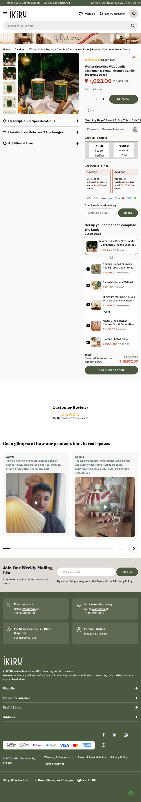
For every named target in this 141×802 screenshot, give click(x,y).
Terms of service (54, 763)
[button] (93, 59)
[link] (91, 246)
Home (6, 49)
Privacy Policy (123, 581)
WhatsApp (29, 609)
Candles (20, 49)
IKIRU (16, 758)
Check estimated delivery (101, 205)
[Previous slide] (122, 548)
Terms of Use (104, 581)
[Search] (133, 25)
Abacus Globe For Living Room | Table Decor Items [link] (118, 265)
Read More (18, 679)
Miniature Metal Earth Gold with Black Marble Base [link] (119, 298)
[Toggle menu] (5, 14)
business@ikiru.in (25, 637)
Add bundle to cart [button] (111, 370)
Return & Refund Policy (92, 757)
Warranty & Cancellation (58, 757)
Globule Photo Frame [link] (115, 339)
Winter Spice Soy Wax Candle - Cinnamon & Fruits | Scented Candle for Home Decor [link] (117, 243)
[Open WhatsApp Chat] (131, 793)
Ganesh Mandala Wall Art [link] (118, 282)
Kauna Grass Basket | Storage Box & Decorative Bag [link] (118, 322)
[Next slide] (133, 548)
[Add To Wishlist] (89, 111)
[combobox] (70, 25)
